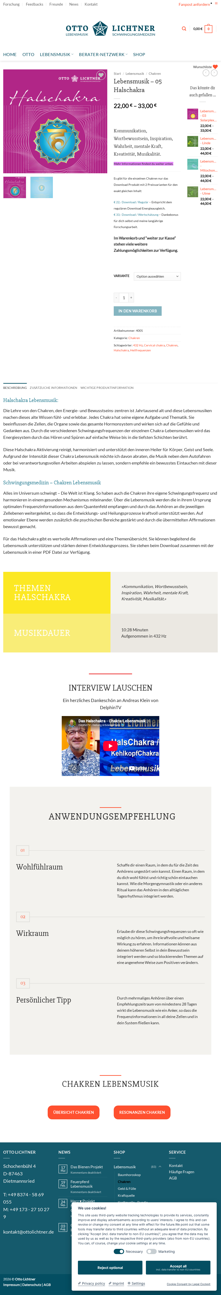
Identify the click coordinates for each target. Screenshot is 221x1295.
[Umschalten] (160, 1167)
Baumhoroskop (129, 1175)
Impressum (11, 1284)
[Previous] (11, 121)
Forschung (11, 4)
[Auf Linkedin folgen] (39, 1246)
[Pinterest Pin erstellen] (144, 361)
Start (117, 73)
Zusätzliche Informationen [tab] (53, 387)
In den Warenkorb (137, 311)
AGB (173, 1178)
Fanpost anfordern (194, 4)
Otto (28, 54)
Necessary (134, 1252)
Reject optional (110, 1267)
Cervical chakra (154, 345)
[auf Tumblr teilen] (162, 361)
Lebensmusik (55, 54)
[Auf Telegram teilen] (171, 361)
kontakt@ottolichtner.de (28, 1232)
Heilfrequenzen (140, 350)
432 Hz (138, 345)
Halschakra (121, 350)
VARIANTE (121, 275)
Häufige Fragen (181, 1171)
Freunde (56, 4)
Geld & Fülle (127, 1188)
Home (10, 54)
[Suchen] (184, 28)
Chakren (155, 73)
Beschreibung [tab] (15, 387)
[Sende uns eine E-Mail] (29, 1246)
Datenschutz (31, 1284)
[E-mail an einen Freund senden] (136, 361)
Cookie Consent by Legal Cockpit (188, 1284)
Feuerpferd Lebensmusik (82, 1184)
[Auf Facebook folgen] (8, 1246)
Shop (139, 54)
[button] (216, 3)
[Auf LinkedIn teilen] (153, 361)
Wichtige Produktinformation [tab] (107, 387)
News (73, 4)
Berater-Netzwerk (102, 54)
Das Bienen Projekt (87, 1167)
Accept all (178, 1267)
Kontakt (91, 4)
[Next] (100, 121)
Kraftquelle (126, 1195)
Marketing (166, 1252)
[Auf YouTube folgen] (215, 7)
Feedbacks (34, 4)
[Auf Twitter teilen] (127, 361)
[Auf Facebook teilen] (118, 361)
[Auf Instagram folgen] (19, 1246)
